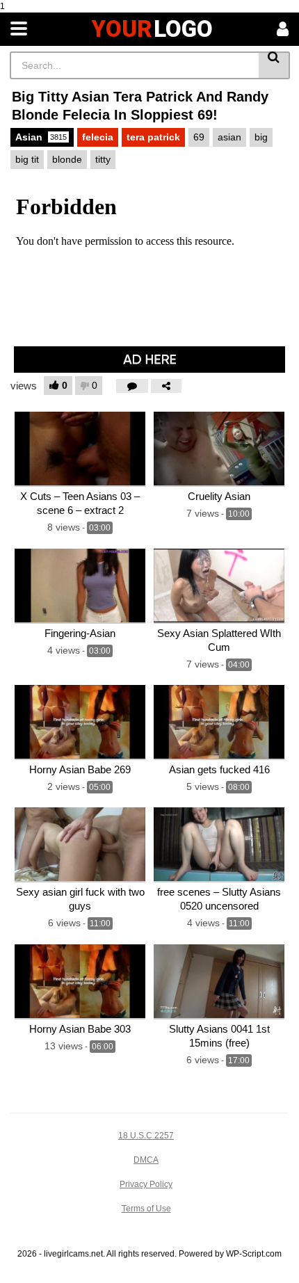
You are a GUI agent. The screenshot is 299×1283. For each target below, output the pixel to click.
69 (198, 137)
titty (103, 159)
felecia (97, 137)
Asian (41, 137)
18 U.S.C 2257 (146, 1135)
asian (229, 137)
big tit (27, 159)
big (261, 137)
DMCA (146, 1160)
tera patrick (153, 137)
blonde (67, 159)
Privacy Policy (146, 1184)
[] (274, 65)
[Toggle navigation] (18, 29)
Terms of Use (146, 1208)
